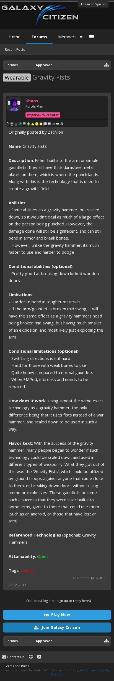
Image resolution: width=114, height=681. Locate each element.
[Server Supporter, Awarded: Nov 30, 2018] (36, 124)
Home (14, 36)
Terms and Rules (16, 666)
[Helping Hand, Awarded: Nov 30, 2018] (28, 124)
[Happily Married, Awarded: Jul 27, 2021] (7, 124)
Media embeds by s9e (68, 670)
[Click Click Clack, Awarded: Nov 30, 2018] (45, 124)
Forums (39, 36)
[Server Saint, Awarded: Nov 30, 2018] (32, 124)
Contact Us (15, 657)
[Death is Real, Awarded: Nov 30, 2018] (16, 124)
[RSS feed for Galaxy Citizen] (39, 657)
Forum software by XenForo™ (26, 670)
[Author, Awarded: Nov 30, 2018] (24, 124)
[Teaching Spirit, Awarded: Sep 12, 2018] (53, 124)
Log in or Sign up (93, 4)
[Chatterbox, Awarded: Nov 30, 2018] (49, 124)
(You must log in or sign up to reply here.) (58, 600)
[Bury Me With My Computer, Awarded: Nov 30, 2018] (41, 124)
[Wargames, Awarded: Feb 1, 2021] (12, 124)
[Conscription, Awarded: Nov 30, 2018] (20, 124)
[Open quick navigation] (106, 64)
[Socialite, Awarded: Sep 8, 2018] (57, 124)
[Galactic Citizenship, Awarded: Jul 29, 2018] (61, 124)
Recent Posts (15, 49)
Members (67, 36)
